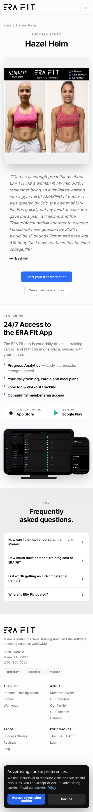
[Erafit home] (19, 7)
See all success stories (46, 290)
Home (7, 25)
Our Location (59, 712)
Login (54, 742)
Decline (66, 799)
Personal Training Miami (21, 693)
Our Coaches (59, 699)
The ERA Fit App (62, 736)
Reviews (10, 742)
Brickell (9, 699)
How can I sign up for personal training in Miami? (46, 542)
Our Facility (58, 705)
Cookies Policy (45, 787)
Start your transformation (47, 277)
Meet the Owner (62, 693)
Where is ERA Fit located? (46, 594)
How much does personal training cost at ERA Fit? (46, 560)
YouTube (54, 671)
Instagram (13, 671)
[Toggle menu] (85, 7)
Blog (7, 749)
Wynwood (11, 705)
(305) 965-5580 (16, 662)
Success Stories (26, 25)
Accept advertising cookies (26, 799)
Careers (56, 718)
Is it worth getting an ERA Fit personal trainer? (46, 578)
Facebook (34, 671)
